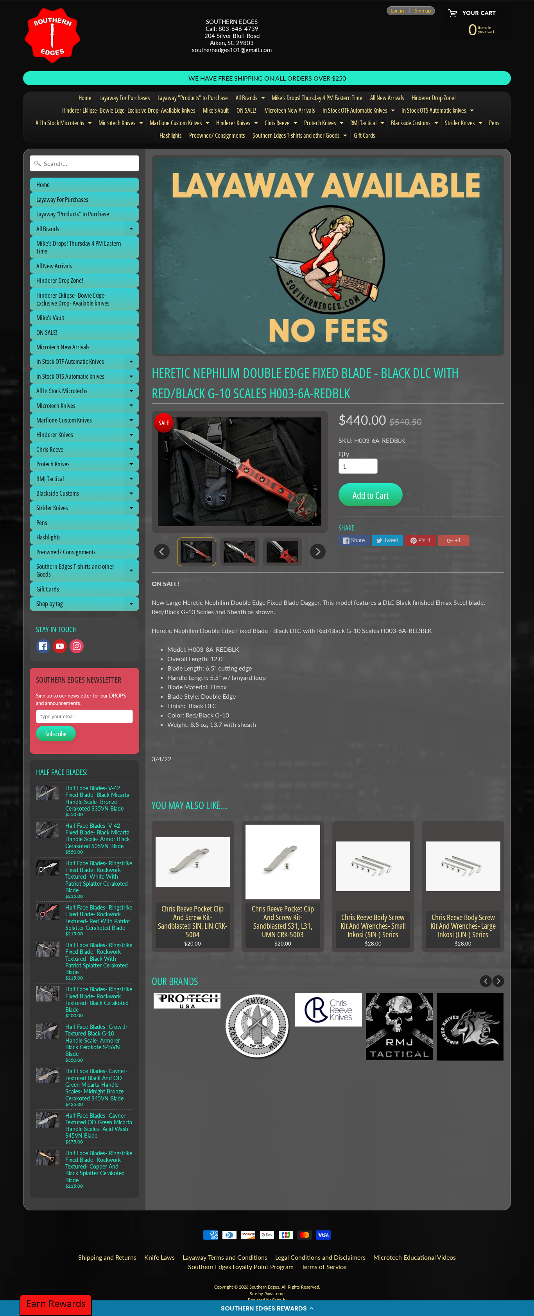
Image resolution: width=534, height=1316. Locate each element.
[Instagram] (77, 646)
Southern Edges (264, 1286)
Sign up (423, 10)
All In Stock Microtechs (65, 124)
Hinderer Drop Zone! (434, 97)
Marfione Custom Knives (180, 124)
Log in (397, 10)
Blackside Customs (415, 124)
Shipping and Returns (107, 1257)
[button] (267, 1308)
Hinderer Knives (238, 124)
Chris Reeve (282, 124)
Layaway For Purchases (124, 97)
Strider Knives (464, 124)
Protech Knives (325, 124)
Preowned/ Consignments (217, 135)
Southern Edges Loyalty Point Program (241, 1266)
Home (85, 97)
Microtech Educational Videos (414, 1257)
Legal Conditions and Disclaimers (320, 1257)
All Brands (251, 98)
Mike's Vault (216, 110)
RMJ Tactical (368, 124)
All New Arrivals (387, 97)
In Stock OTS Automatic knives (438, 111)
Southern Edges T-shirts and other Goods (301, 136)
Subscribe (55, 734)
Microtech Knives (122, 124)
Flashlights (170, 135)
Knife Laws (159, 1257)
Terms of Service (323, 1266)
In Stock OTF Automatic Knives (360, 111)
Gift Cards (364, 135)
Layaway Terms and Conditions (225, 1257)
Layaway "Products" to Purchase (193, 97)
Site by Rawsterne (267, 1293)
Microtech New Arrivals (289, 110)
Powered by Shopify (267, 1299)
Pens (494, 123)
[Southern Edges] (52, 35)
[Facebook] (43, 646)
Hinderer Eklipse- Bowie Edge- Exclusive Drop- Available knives (128, 110)
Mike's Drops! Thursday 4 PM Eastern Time (317, 97)
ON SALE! (246, 110)
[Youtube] (60, 646)
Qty (344, 453)
